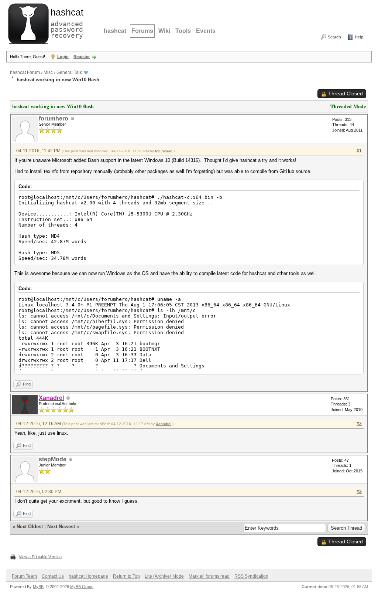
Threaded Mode (348, 106)
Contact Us (53, 576)
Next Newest (61, 526)
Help (359, 37)
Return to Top (126, 576)
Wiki (164, 31)
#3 (359, 491)
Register (81, 56)
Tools (183, 31)
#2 (359, 423)
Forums (142, 31)
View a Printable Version (40, 556)
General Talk (69, 72)
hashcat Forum (25, 72)
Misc (48, 72)
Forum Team (24, 576)
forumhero (53, 118)
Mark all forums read (209, 576)
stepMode (52, 459)
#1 (359, 150)
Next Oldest (30, 526)
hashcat (115, 31)
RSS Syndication (251, 576)
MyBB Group (81, 586)
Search (334, 37)
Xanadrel (163, 424)
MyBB (38, 586)
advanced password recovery (65, 22)
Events (206, 31)
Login (63, 56)
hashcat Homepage (88, 576)
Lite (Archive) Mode (164, 576)
